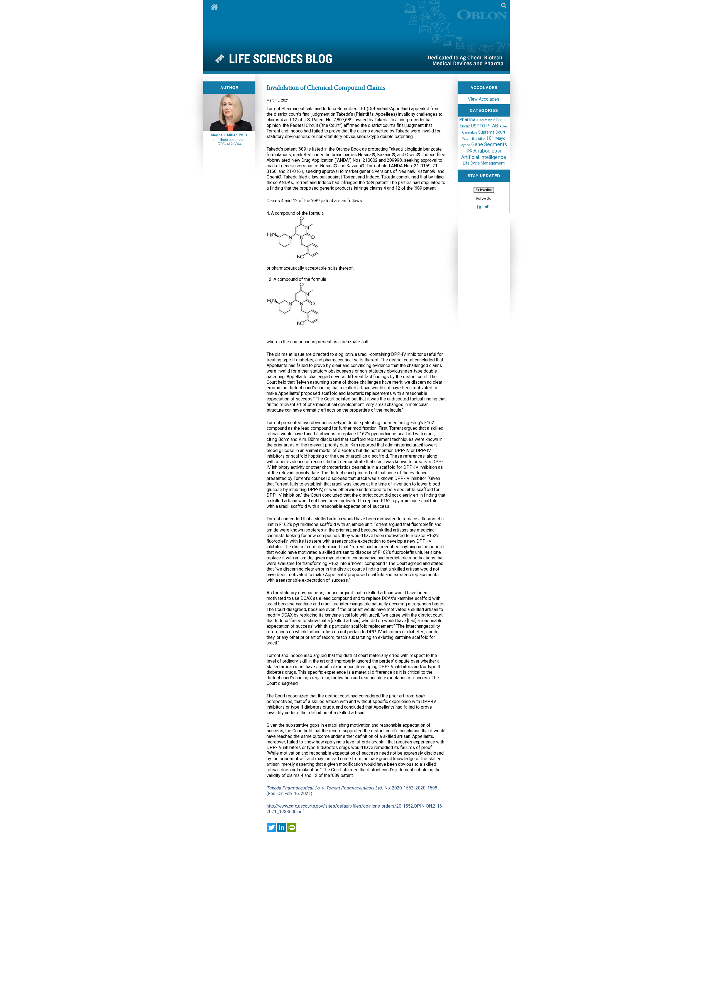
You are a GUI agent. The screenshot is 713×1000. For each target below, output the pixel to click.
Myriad (465, 145)
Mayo (500, 138)
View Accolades (483, 99)
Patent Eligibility (473, 139)
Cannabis (469, 132)
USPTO (478, 126)
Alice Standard (486, 120)
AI (499, 151)
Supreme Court (491, 132)
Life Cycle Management (484, 163)
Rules (503, 126)
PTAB (492, 126)
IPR (469, 151)
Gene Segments (489, 144)
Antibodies (485, 151)
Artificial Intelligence (483, 157)
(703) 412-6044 (229, 144)
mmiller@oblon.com (229, 139)
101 (490, 138)
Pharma (467, 119)
